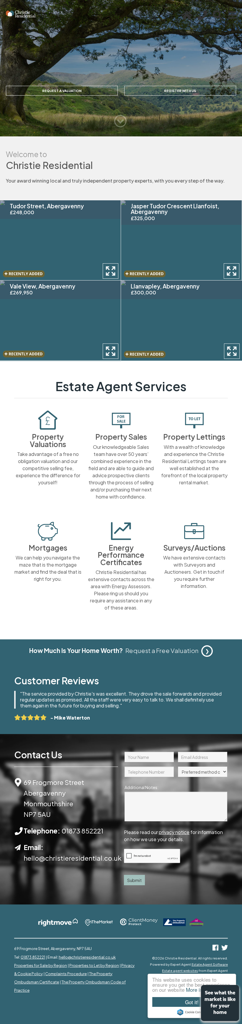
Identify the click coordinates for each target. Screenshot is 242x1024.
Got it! (192, 1002)
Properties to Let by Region (94, 965)
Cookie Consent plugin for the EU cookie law (192, 1012)
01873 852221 (82, 831)
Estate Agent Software (210, 964)
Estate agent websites (180, 970)
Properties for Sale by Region (40, 965)
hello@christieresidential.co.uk (87, 957)
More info (196, 989)
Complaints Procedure (66, 973)
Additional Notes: (141, 787)
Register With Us (180, 90)
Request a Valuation (61, 90)
